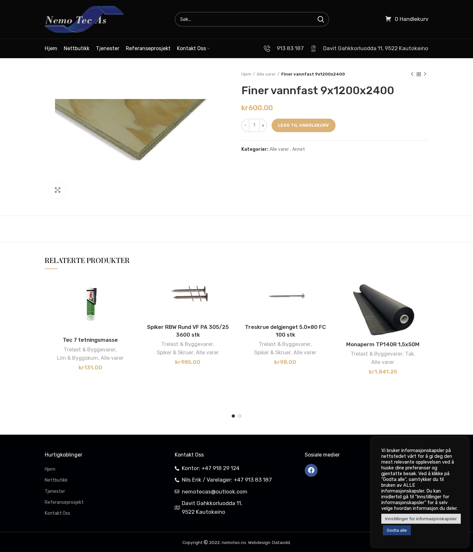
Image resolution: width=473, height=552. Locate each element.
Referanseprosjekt (64, 502)
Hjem (246, 74)
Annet (298, 149)
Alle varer (266, 74)
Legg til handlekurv (303, 125)
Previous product (412, 74)
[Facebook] (311, 470)
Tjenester (55, 491)
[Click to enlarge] (58, 190)
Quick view (131, 315)
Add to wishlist (131, 286)
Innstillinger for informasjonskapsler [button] (421, 518)
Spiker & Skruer (175, 352)
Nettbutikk (56, 480)
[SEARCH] (320, 19)
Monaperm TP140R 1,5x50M (383, 344)
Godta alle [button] (397, 530)
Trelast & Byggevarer (90, 350)
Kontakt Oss (57, 513)
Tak (409, 354)
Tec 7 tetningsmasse (90, 340)
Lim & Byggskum (77, 358)
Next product (425, 74)
